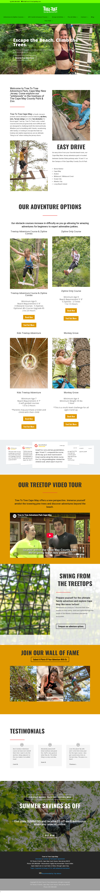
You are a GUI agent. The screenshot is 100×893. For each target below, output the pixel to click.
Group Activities (57, 17)
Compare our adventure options (70, 626)
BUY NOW (50, 835)
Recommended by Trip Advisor (51, 873)
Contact (46, 859)
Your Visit (48, 21)
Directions (38, 859)
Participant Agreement (57, 859)
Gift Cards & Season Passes (37, 17)
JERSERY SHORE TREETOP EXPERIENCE (50, 797)
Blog (92, 17)
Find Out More (28, 325)
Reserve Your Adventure (24, 57)
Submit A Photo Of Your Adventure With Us (50, 659)
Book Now (29, 317)
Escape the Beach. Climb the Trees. (45, 42)
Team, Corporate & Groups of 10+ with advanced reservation (50, 868)
